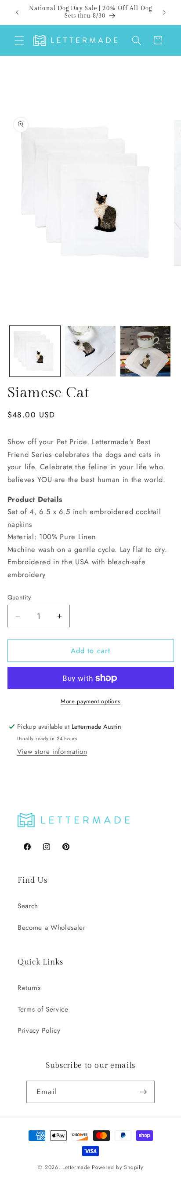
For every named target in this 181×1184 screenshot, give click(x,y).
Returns (29, 988)
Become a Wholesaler (52, 927)
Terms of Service (43, 1009)
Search (28, 906)
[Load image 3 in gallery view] (145, 351)
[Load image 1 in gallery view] (35, 351)
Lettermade (76, 1167)
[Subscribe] (143, 1092)
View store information (52, 751)
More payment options (90, 701)
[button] (19, 40)
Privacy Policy (39, 1030)
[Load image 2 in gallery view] (90, 351)
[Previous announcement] (17, 12)
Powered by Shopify (117, 1167)
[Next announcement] (164, 12)
